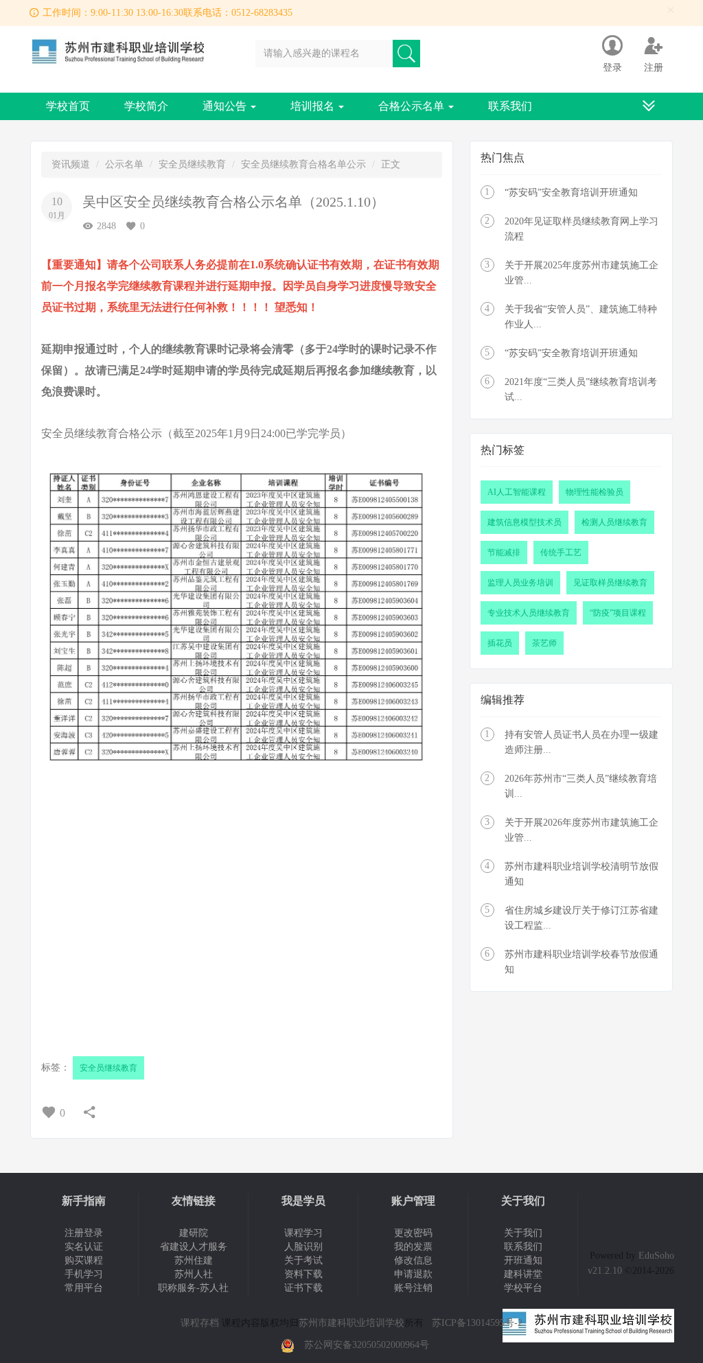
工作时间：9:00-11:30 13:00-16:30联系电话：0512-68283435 (167, 13)
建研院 (193, 1233)
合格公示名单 (412, 106)
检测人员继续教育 (614, 522)
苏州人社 (193, 1274)
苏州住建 (193, 1260)
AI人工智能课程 (516, 492)
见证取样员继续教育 (610, 582)
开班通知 (523, 1260)
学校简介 (146, 106)
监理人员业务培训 (520, 582)
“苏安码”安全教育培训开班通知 (571, 192)
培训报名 (313, 106)
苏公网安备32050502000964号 (366, 1345)
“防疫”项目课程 (618, 613)
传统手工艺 (560, 552)
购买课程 (84, 1260)
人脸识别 (303, 1247)
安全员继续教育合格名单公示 (303, 164)
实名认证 (84, 1247)
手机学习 (84, 1274)
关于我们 (523, 1233)
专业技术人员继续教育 (528, 613)
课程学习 (303, 1233)
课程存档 (200, 1323)
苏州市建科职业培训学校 (351, 1323)
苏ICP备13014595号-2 (477, 1323)
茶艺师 (544, 643)
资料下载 (303, 1274)
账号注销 (413, 1288)
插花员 (499, 643)
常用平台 (84, 1288)
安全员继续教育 (192, 164)
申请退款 (413, 1274)
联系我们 (510, 106)
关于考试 (303, 1260)
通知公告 (226, 106)
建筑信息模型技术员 (524, 522)
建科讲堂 (523, 1274)
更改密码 (413, 1233)
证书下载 (303, 1288)
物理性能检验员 (594, 492)
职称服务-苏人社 (193, 1288)
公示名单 (124, 164)
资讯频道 (70, 164)
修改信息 (413, 1260)
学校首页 (68, 106)
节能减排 (503, 552)
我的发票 (413, 1247)
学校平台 (523, 1288)
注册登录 (84, 1233)
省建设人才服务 (193, 1247)
